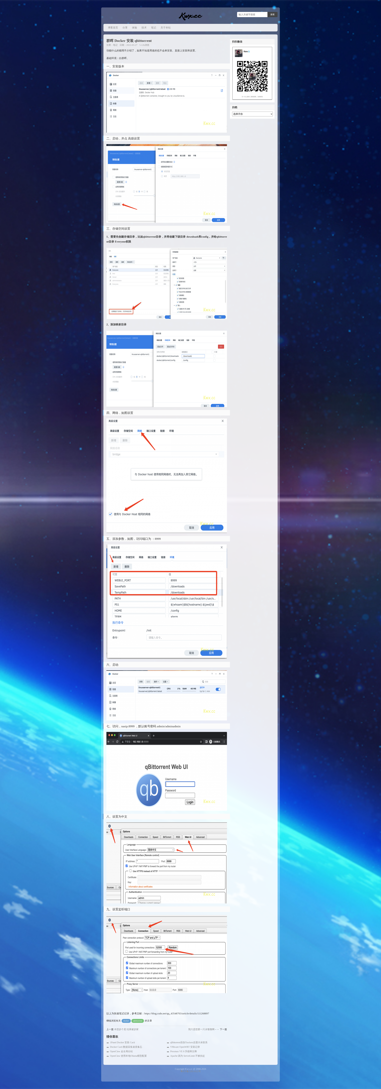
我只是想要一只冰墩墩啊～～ (203, 1029)
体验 (134, 27)
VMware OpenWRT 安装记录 (185, 1047)
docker (126, 1021)
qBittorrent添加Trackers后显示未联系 (188, 1042)
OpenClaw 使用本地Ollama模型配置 (128, 1056)
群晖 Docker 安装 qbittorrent (129, 41)
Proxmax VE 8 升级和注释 (183, 1051)
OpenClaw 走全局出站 (121, 1051)
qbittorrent (137, 1021)
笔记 (153, 27)
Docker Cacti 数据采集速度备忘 (126, 1047)
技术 (144, 27)
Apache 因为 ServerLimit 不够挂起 (187, 1056)
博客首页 (113, 27)
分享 (125, 27)
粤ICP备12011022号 (190, 1071)
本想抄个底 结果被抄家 (126, 1029)
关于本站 (166, 27)
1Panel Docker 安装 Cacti (122, 1042)
